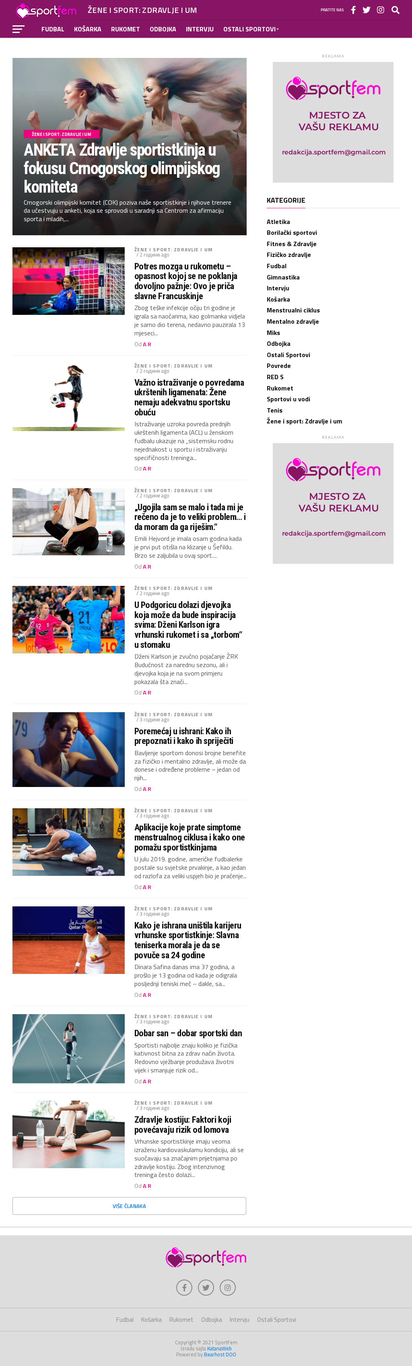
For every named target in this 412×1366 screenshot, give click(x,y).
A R (147, 344)
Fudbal (52, 29)
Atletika (278, 221)
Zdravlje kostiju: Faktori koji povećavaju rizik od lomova (182, 1124)
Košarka (87, 29)
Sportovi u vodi (288, 399)
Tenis (274, 410)
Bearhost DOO (220, 1354)
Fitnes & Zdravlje (292, 244)
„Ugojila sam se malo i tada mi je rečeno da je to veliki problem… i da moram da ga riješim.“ (190, 517)
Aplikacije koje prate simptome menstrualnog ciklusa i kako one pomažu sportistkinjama (189, 837)
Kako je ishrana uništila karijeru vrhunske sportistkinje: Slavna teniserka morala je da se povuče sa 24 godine (187, 940)
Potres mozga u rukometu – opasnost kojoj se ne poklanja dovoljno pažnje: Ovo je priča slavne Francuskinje (185, 281)
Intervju (200, 29)
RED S (275, 377)
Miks (273, 332)
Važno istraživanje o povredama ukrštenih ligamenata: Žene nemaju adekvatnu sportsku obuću (189, 397)
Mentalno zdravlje (293, 321)
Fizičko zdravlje (289, 254)
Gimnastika (283, 277)
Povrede (279, 365)
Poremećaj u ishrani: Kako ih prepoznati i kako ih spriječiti (183, 736)
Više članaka (129, 1206)
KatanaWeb (219, 1348)
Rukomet (125, 29)
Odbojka (163, 29)
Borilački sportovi (292, 232)
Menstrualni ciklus (293, 310)
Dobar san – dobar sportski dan (188, 1033)
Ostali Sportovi (249, 29)
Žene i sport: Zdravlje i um (173, 249)
